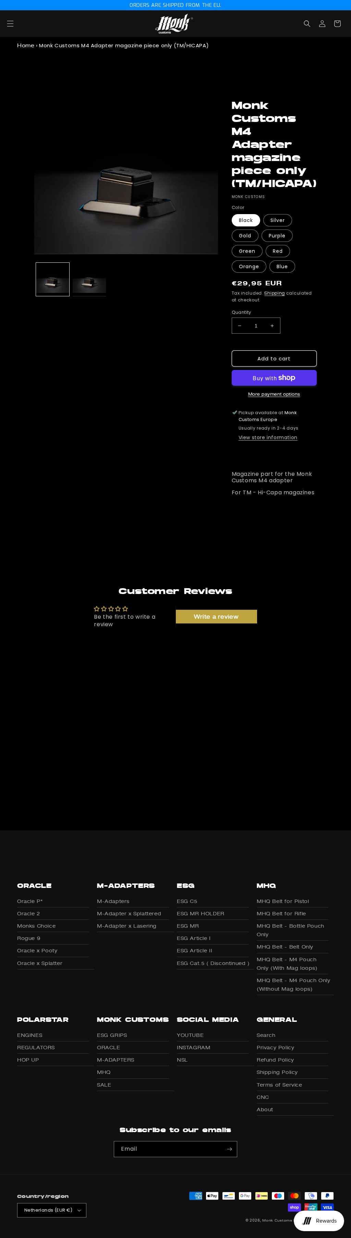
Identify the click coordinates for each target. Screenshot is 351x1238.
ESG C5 (187, 901)
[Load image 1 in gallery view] (52, 279)
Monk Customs (277, 1220)
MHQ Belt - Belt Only (285, 947)
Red (278, 251)
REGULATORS (36, 1047)
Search (266, 1035)
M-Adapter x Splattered (129, 913)
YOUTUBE (190, 1035)
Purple (277, 235)
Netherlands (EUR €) (48, 1210)
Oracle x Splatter (39, 963)
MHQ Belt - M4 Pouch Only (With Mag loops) (287, 963)
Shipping (274, 293)
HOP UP (28, 1060)
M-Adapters (113, 901)
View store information (268, 437)
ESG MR (188, 926)
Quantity (241, 312)
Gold (245, 235)
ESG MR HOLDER (201, 913)
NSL (182, 1060)
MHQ (104, 1072)
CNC (263, 1097)
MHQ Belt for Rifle (281, 913)
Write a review (216, 616)
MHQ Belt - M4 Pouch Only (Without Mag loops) (293, 984)
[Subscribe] (229, 1149)
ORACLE (108, 1047)
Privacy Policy (275, 1047)
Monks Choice (36, 926)
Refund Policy (275, 1060)
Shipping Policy (277, 1072)
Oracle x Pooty (37, 950)
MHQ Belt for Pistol (283, 901)
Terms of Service (279, 1085)
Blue (282, 266)
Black (246, 220)
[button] (17, 23)
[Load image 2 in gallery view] (89, 279)
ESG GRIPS (112, 1035)
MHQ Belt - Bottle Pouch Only (290, 930)
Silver (277, 220)
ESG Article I (194, 938)
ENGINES (29, 1035)
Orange (249, 266)
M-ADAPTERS (115, 1060)
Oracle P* (30, 901)
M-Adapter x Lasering (127, 926)
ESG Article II (194, 950)
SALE (104, 1085)
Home (25, 45)
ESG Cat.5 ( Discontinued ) (213, 963)
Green (247, 251)
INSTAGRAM (193, 1047)
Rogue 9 (28, 938)
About (265, 1109)
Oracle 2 (28, 913)
